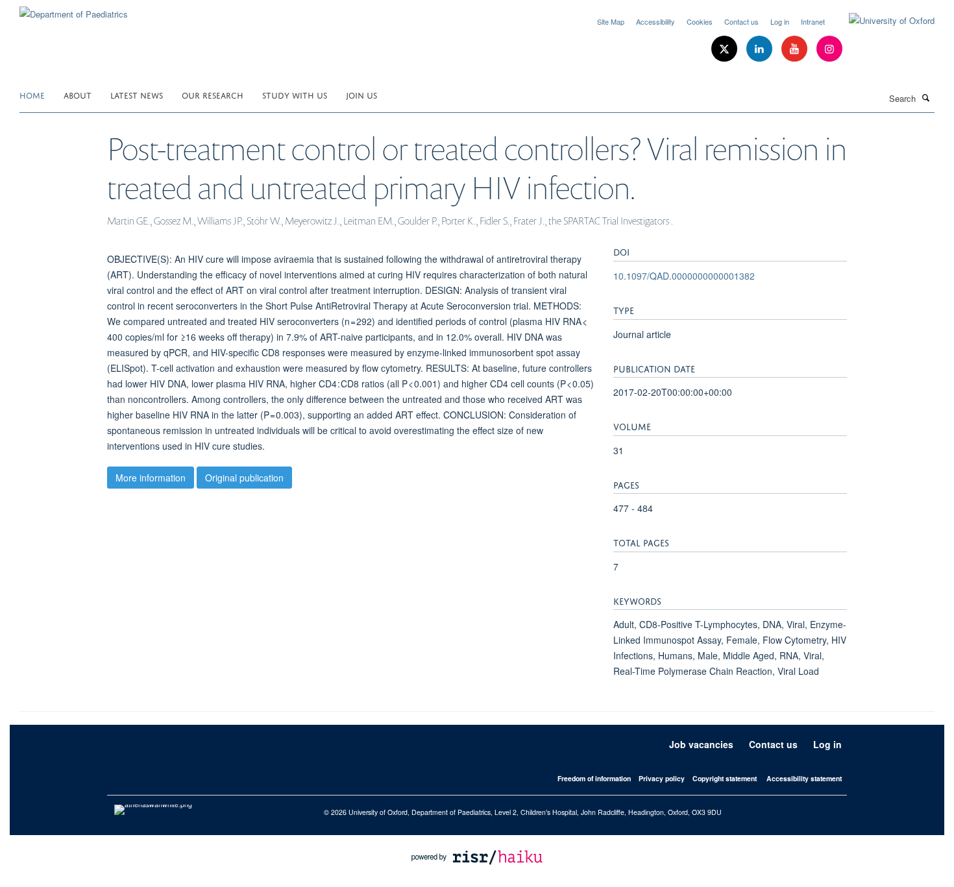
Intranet (813, 21)
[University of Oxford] (882, 21)
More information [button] (151, 477)
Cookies (700, 21)
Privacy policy (662, 778)
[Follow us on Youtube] (795, 49)
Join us (361, 94)
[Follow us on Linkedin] (760, 49)
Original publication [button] (244, 477)
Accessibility (655, 21)
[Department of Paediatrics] (73, 9)
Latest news (136, 94)
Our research (212, 94)
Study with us (294, 94)
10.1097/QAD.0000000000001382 (684, 275)
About (78, 94)
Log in (779, 21)
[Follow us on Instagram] (829, 49)
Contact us (741, 21)
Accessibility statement (804, 778)
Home (32, 94)
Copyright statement (724, 778)
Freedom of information (594, 778)
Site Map (610, 21)
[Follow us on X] (725, 49)
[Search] (926, 97)
